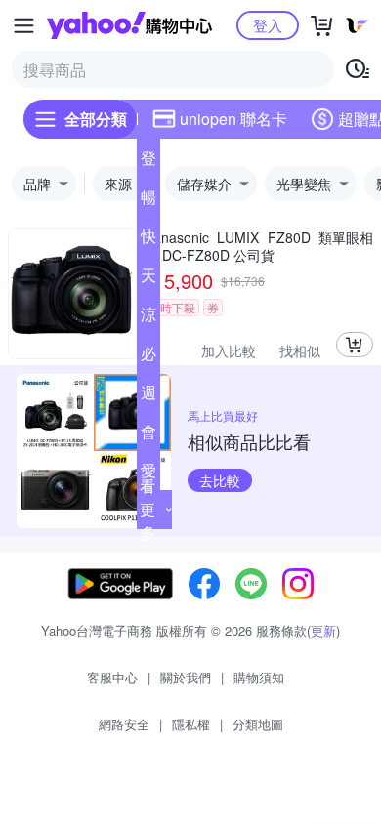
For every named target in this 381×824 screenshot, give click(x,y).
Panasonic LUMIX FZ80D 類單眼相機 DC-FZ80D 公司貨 (259, 246)
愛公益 (148, 474)
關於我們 (185, 677)
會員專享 (148, 435)
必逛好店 (148, 357)
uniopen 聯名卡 (233, 118)
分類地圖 (258, 724)
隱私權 (191, 724)
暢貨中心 (148, 201)
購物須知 (258, 677)
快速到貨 (148, 240)
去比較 (219, 480)
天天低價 (148, 279)
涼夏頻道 (148, 318)
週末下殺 (148, 396)
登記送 (148, 162)
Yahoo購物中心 (129, 25)
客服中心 (112, 677)
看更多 (147, 509)
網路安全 (124, 724)
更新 (323, 630)
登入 (267, 25)
